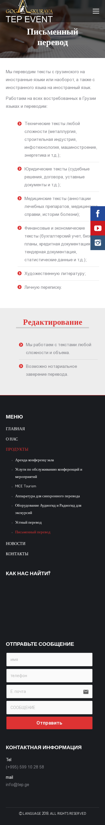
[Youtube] (97, 228)
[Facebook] (97, 213)
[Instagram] (97, 242)
